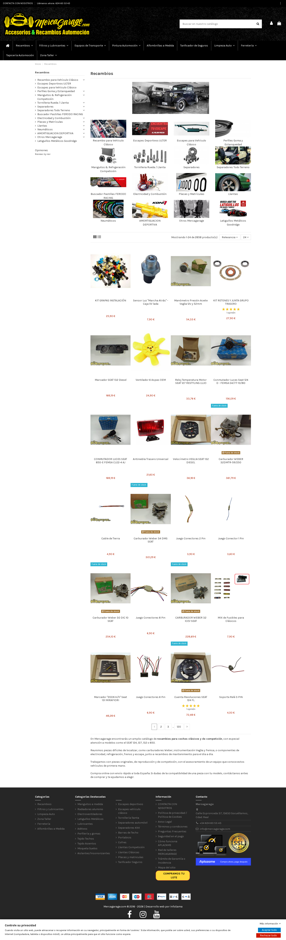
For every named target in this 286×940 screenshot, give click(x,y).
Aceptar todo (269, 929)
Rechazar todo (268, 935)
